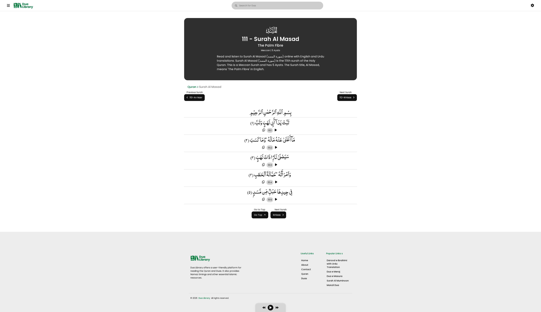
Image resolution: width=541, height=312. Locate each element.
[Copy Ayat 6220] (263, 182)
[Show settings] (532, 5)
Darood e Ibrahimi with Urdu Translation (337, 264)
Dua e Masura (334, 276)
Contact (306, 269)
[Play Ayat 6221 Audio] (276, 199)
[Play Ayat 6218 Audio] (276, 147)
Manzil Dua (333, 285)
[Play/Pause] (270, 307)
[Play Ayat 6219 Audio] (276, 165)
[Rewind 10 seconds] (264, 307)
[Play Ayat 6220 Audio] (276, 182)
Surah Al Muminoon (338, 280)
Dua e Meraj (333, 271)
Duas (304, 278)
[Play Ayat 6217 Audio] (276, 130)
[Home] (23, 5)
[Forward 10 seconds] (277, 307)
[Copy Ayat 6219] (263, 165)
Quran (192, 87)
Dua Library (205, 298)
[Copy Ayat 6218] (263, 147)
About (304, 265)
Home (304, 260)
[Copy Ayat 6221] (263, 199)
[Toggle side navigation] (8, 5)
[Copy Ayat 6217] (264, 130)
